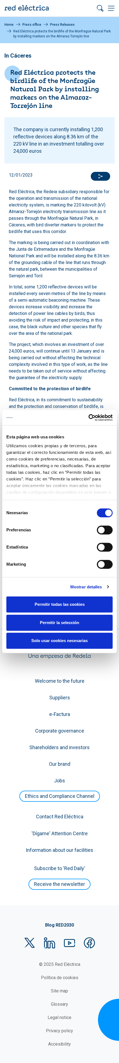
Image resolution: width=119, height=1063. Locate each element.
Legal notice (59, 1017)
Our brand (59, 764)
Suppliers (59, 697)
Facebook (89, 942)
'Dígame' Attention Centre (60, 833)
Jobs (59, 780)
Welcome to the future (59, 681)
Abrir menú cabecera (111, 8)
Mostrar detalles (86, 586)
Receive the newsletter (59, 884)
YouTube (69, 942)
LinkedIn (49, 942)
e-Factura (59, 714)
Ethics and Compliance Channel (59, 796)
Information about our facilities (59, 850)
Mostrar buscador (100, 8)
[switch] (105, 530)
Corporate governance (59, 731)
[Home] (26, 8)
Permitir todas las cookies (60, 604)
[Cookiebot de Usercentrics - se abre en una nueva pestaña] (88, 417)
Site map (59, 991)
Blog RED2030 (59, 925)
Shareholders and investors (59, 747)
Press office (31, 25)
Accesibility (59, 1044)
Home (9, 25)
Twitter (29, 942)
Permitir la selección (59, 622)
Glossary (59, 1004)
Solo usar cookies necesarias (59, 640)
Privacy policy (59, 1030)
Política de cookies (59, 977)
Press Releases (62, 25)
